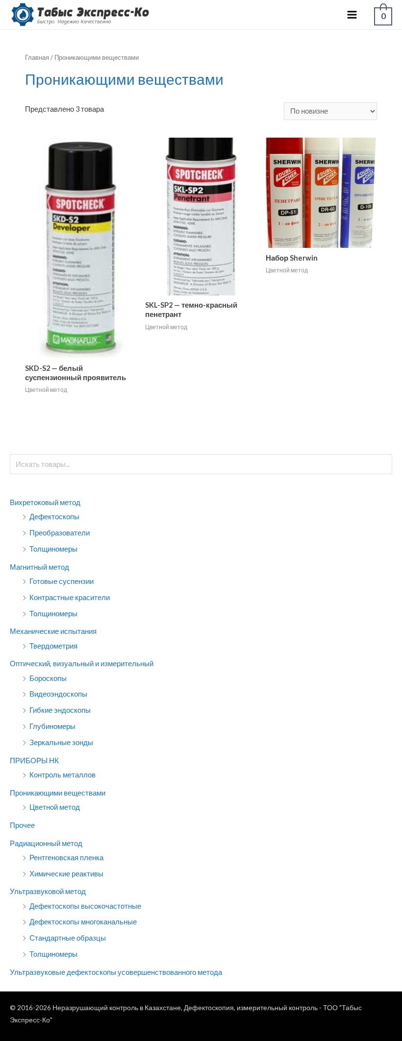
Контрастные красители (69, 597)
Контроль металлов (62, 775)
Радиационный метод (46, 843)
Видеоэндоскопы (58, 694)
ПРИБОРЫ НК (34, 760)
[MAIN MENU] (352, 14)
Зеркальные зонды (61, 742)
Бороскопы (48, 678)
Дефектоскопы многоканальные (83, 922)
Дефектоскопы (54, 516)
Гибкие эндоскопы (60, 710)
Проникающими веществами (57, 793)
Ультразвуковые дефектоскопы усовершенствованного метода (116, 972)
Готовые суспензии (61, 581)
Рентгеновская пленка (66, 857)
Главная (37, 57)
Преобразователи (59, 533)
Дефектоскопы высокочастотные (85, 906)
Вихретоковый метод (45, 502)
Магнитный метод (39, 567)
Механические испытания (53, 631)
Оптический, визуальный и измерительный (81, 663)
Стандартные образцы (67, 938)
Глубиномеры (52, 726)
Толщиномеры (53, 549)
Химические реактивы (66, 874)
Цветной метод (54, 807)
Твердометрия (53, 646)
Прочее (22, 825)
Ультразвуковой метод (48, 891)
